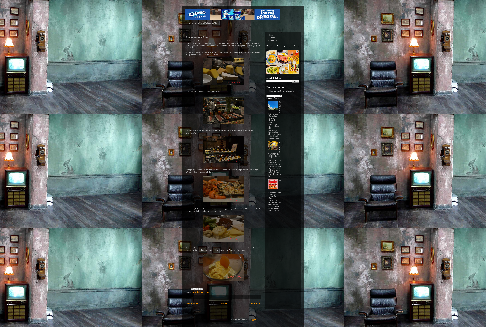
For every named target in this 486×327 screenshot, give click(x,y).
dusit (198, 292)
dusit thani (205, 292)
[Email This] (192, 289)
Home (224, 303)
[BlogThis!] (194, 289)
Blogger (252, 320)
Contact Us (272, 41)
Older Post (255, 303)
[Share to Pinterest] (201, 289)
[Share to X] (197, 289)
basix (194, 292)
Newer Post (192, 303)
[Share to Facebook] (199, 289)
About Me (272, 38)
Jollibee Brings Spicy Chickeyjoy (280, 91)
